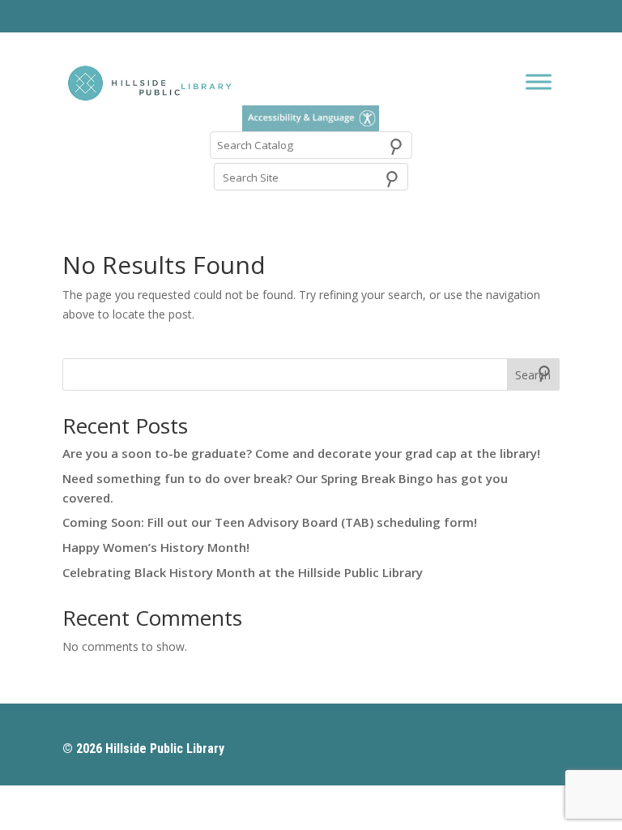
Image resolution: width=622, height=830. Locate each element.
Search (533, 375)
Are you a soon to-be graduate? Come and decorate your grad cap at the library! (301, 453)
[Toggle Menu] (539, 82)
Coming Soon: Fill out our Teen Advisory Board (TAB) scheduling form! (269, 522)
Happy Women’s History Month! (155, 547)
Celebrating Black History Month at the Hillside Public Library (242, 572)
